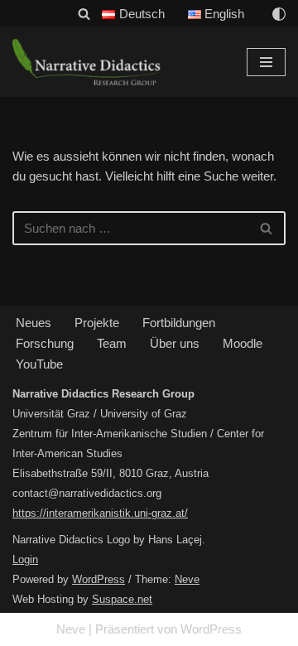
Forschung (45, 343)
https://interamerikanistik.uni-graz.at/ (100, 513)
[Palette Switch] (279, 14)
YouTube (39, 364)
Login (25, 559)
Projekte (96, 323)
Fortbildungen (178, 323)
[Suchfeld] (84, 13)
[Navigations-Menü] (266, 62)
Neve (187, 579)
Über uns (174, 343)
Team (112, 343)
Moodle (242, 343)
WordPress (98, 579)
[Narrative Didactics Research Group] (86, 62)
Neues (33, 323)
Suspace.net (122, 599)
